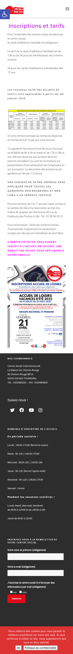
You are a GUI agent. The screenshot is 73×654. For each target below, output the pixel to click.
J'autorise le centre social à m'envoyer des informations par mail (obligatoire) (31, 585)
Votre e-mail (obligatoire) (21, 566)
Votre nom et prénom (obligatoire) (26, 550)
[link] (5, 14)
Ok (18, 647)
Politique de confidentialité (40, 647)
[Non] (68, 640)
